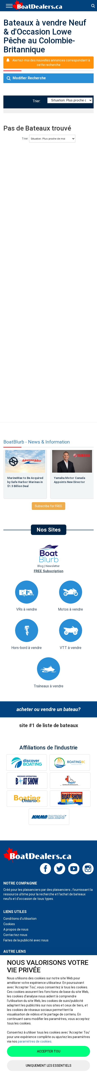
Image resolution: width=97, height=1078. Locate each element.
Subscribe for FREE (48, 506)
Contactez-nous (15, 935)
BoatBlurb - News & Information (36, 442)
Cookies (9, 924)
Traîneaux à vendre (48, 686)
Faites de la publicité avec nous (25, 940)
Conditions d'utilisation (20, 918)
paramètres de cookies (34, 1041)
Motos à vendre (70, 609)
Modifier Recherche (29, 78)
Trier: (37, 101)
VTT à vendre (70, 648)
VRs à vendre (26, 609)
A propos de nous (15, 929)
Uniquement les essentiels (48, 1065)
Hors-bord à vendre (26, 648)
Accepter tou (48, 1051)
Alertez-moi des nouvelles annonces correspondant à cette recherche (51, 62)
